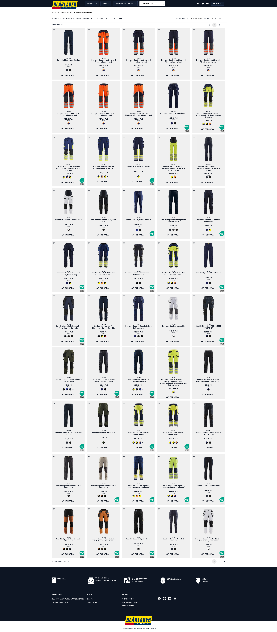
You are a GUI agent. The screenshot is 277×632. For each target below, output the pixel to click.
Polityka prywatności (130, 602)
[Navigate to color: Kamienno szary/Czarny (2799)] (98, 496)
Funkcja (55, 18)
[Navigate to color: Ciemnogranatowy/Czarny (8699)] (137, 283)
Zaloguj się (217, 3)
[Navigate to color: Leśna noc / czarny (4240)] (102, 549)
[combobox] (181, 18)
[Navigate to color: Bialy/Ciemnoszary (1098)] (173, 336)
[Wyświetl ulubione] (202, 3)
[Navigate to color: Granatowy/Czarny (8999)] (207, 336)
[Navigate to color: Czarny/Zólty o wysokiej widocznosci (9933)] (70, 177)
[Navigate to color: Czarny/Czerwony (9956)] (105, 336)
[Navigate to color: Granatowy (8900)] (207, 230)
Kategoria (67, 18)
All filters (117, 18)
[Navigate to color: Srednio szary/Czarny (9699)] (68, 336)
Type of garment (83, 18)
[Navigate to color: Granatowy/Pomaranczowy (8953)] (138, 70)
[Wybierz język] (207, 3)
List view (217, 18)
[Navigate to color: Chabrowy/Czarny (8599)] (67, 389)
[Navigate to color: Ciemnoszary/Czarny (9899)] (68, 496)
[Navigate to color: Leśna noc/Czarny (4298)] (64, 389)
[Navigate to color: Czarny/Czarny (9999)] (142, 336)
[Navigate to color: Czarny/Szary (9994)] (138, 549)
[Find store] (198, 4)
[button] (54, 30)
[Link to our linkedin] (169, 598)
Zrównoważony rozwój (124, 3)
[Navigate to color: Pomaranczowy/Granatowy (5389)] (103, 70)
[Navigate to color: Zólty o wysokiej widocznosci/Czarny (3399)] (207, 124)
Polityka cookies (128, 599)
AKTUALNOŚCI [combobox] (181, 18)
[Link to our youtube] (174, 598)
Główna (63, 12)
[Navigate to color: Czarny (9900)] (70, 70)
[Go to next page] (224, 25)
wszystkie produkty (73, 12)
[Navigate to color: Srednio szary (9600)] (173, 230)
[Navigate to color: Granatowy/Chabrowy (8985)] (137, 230)
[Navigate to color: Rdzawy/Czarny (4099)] (102, 496)
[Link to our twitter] (164, 598)
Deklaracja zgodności (60, 602)
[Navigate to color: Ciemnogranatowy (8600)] (67, 70)
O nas (105, 3)
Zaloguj (90, 599)
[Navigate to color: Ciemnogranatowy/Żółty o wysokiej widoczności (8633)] (133, 389)
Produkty (91, 3)
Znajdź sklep (92, 602)
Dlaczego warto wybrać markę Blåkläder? (68, 599)
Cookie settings (128, 606)
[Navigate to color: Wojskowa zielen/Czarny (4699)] (103, 442)
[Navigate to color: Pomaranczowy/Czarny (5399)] (175, 177)
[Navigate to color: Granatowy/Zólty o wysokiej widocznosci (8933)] (64, 177)
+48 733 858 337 (61, 580)
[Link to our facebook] (159, 598)
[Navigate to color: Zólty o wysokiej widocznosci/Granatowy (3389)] (203, 124)
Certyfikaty (100, 18)
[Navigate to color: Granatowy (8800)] (172, 123)
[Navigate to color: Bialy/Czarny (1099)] (68, 230)
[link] (68, 54)
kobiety (82, 12)
